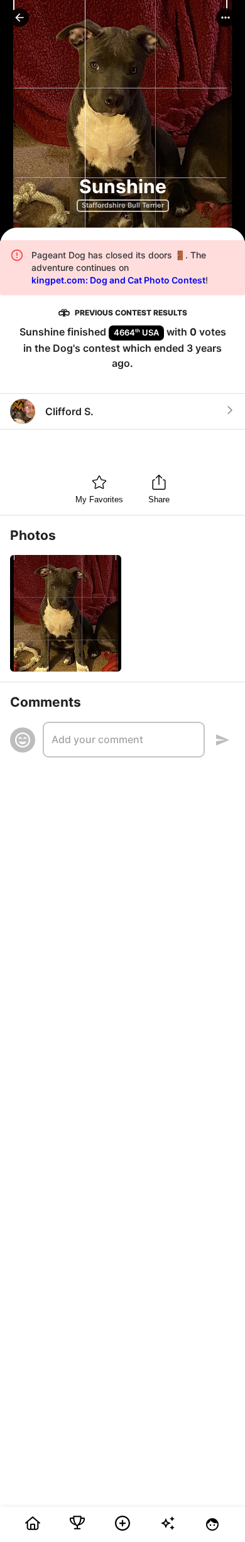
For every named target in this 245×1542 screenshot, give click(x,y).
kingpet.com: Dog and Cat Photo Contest (118, 280)
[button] (19, 17)
